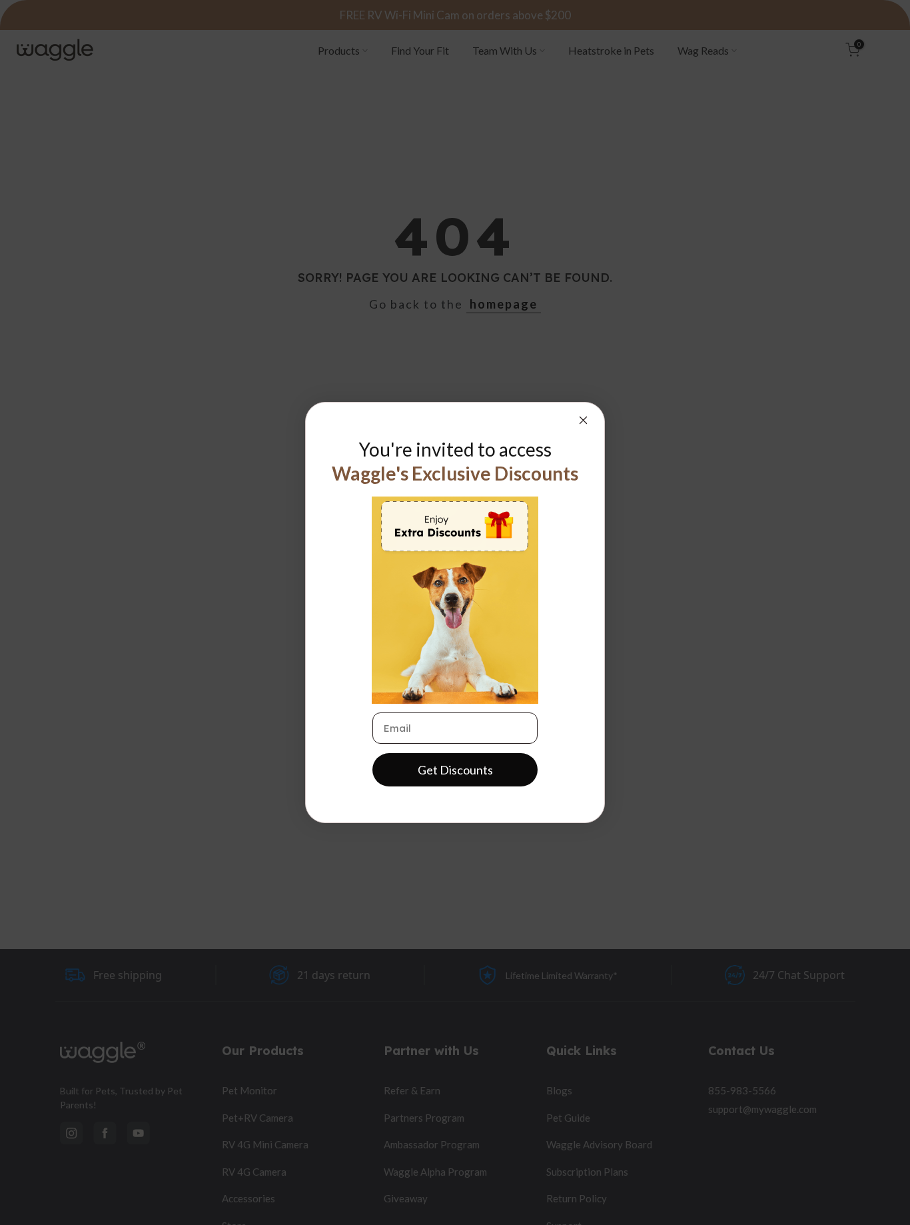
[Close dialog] (583, 420)
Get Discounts (455, 769)
